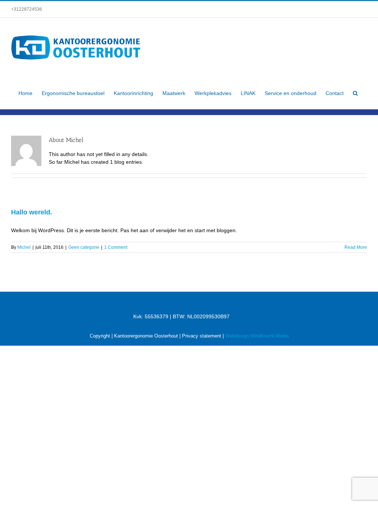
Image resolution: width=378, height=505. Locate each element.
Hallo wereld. (31, 212)
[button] (355, 93)
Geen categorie (83, 247)
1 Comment (115, 247)
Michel (24, 247)
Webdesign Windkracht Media (257, 336)
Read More (355, 247)
